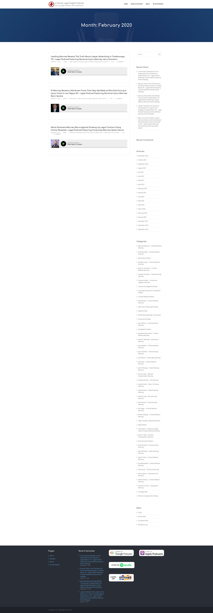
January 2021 (142, 192)
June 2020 (141, 197)
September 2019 (143, 229)
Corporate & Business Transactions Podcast (82, 132)
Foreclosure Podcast (144, 319)
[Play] (64, 71)
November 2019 (143, 225)
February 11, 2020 (56, 61)
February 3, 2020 (55, 132)
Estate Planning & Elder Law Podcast (149, 315)
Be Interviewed (158, 4)
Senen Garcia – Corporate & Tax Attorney (107, 132)
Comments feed (143, 521)
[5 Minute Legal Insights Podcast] (66, 4)
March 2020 (141, 209)
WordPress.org (143, 525)
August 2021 (142, 168)
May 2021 (141, 180)
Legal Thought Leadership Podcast (149, 421)
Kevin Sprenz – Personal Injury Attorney (80, 98)
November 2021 (143, 156)
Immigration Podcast (144, 329)
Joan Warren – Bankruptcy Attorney (149, 358)
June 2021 (141, 176)
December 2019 (143, 221)
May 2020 (141, 201)
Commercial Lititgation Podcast (148, 286)
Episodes (52, 559)
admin (65, 61)
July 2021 (141, 172)
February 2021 (142, 188)
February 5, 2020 (55, 98)
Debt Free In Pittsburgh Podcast (148, 307)
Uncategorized (142, 492)
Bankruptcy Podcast (144, 258)
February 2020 (142, 213)
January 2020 (142, 217)
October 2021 (142, 160)
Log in (140, 512)
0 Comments (120, 61)
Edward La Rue (142, 311)
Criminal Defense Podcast (146, 297)
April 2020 (141, 205)
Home (126, 4)
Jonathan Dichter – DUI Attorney (148, 380)
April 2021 (141, 184)
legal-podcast (142, 425)
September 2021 (143, 164)
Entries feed (142, 516)
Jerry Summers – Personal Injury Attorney (82, 61)
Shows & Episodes (137, 4)
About (148, 4)
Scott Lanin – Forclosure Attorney (148, 469)
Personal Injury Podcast (101, 61)
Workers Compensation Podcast (148, 496)
